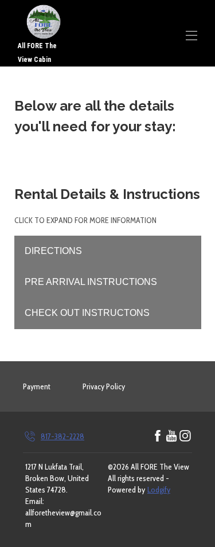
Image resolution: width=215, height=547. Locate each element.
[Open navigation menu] (191, 35)
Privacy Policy (104, 386)
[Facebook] (158, 436)
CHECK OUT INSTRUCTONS (87, 313)
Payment (36, 386)
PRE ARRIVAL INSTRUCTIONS (91, 282)
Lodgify (158, 490)
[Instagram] (185, 436)
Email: (34, 501)
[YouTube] (171, 436)
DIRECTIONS (53, 251)
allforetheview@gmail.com (63, 518)
